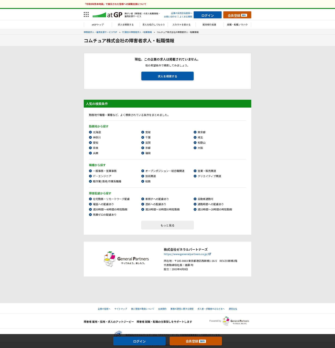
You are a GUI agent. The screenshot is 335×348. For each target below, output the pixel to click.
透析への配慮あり (155, 204)
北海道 (97, 132)
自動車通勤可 (205, 199)
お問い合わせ (170, 16)
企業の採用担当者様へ (181, 13)
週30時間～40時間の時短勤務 (110, 209)
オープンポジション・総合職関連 (164, 171)
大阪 (200, 148)
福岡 (148, 153)
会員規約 (162, 308)
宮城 (148, 132)
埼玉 (200, 137)
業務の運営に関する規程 (181, 308)
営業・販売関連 (207, 171)
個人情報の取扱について (142, 308)
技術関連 (150, 176)
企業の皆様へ (104, 308)
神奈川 (97, 137)
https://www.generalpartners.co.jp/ (186, 254)
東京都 (202, 132)
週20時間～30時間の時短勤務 (162, 209)
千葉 (148, 137)
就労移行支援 (209, 24)
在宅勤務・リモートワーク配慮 (111, 199)
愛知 (95, 142)
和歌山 (202, 142)
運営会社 (233, 308)
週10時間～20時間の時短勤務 (215, 209)
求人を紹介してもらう (153, 24)
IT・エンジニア (102, 176)
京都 (148, 148)
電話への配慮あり (103, 204)
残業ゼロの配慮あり (105, 214)
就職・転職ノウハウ (237, 24)
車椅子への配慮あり (157, 199)
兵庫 (95, 153)
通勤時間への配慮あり (211, 204)
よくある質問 (186, 16)
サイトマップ (120, 308)
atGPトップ (98, 24)
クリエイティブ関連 (209, 176)
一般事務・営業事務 (105, 171)
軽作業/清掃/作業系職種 (107, 181)
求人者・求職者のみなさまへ (211, 308)
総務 (148, 181)
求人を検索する (126, 24)
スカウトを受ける (181, 24)
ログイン (139, 341)
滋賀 (148, 142)
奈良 (95, 148)
